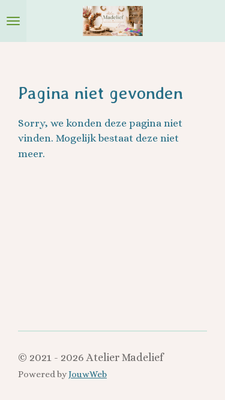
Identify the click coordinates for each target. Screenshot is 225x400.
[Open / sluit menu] (13, 21)
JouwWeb (87, 374)
